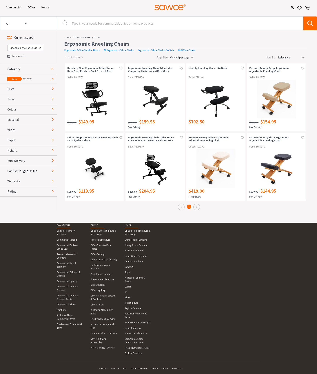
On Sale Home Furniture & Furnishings (137, 232)
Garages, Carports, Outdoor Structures (134, 340)
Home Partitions (133, 328)
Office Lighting (98, 290)
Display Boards (98, 284)
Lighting (129, 266)
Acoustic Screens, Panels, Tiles (103, 326)
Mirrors (128, 297)
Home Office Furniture (135, 256)
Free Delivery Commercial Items (69, 326)
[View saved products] (298, 9)
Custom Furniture (133, 353)
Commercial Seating (67, 239)
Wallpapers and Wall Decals (135, 279)
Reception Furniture (100, 239)
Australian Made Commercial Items (66, 317)
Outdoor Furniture (134, 261)
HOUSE (128, 225)
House (45, 7)
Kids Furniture (131, 302)
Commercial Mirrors (66, 304)
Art (126, 292)
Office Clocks (97, 304)
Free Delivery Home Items (137, 347)
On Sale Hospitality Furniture (66, 232)
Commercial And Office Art (104, 333)
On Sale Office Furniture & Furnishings (103, 232)
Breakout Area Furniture (102, 279)
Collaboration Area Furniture (100, 267)
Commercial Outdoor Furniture (67, 288)
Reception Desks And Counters (67, 256)
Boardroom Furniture (101, 274)
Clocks (128, 286)
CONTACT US (102, 369)
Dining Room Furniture (136, 245)
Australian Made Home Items (136, 315)
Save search (18, 56)
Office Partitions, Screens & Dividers (103, 297)
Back (68, 37)
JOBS (125, 369)
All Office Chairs (187, 50)
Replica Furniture (133, 308)
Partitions (61, 310)
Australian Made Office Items (102, 311)
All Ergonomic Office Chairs (119, 50)
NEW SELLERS (177, 369)
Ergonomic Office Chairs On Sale (156, 50)
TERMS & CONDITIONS (139, 369)
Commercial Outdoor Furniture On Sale (67, 297)
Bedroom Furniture (134, 250)
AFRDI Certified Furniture (102, 347)
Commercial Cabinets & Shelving (68, 274)
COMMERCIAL (63, 225)
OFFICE (94, 225)
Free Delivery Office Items (103, 318)
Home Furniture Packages (137, 322)
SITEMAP (165, 369)
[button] (32, 69)
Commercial (14, 7)
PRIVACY (155, 369)
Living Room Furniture (136, 239)
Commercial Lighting (67, 281)
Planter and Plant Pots (136, 333)
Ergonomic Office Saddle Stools (82, 50)
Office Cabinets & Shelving (104, 259)
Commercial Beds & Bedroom (66, 265)
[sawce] (170, 7)
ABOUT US (115, 369)
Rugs (127, 272)
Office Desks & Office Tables (101, 247)
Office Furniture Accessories (98, 340)
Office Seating (97, 254)
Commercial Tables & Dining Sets (67, 247)
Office (32, 7)
